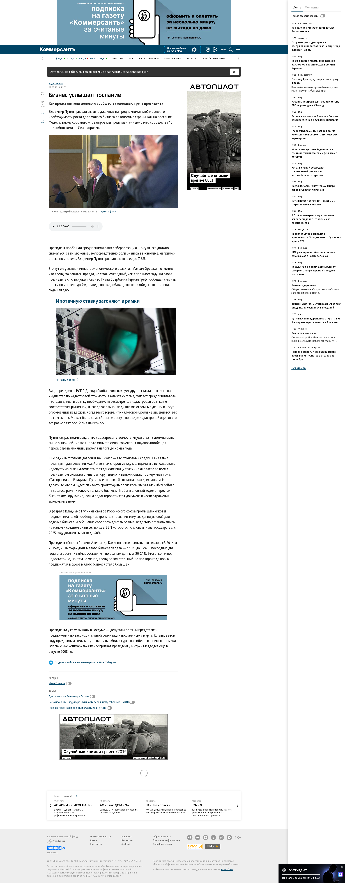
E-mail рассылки (162, 844)
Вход (223, 49)
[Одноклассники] (213, 837)
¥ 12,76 (82, 58)
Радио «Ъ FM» (56, 83)
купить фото (108, 211)
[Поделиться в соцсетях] (42, 121)
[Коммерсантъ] (57, 49)
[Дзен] (205, 837)
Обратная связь (162, 836)
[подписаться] (69, 683)
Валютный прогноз (149, 58)
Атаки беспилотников (214, 58)
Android (125, 844)
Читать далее (65, 380)
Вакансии (127, 840)
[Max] (229, 837)
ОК (234, 72)
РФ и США (192, 58)
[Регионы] (208, 49)
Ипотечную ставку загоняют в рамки (98, 301)
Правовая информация (166, 840)
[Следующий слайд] (237, 805)
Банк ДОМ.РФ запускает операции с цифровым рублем (118, 811)
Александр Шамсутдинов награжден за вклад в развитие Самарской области (166, 811)
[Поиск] (231, 49)
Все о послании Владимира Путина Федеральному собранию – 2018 (89, 702)
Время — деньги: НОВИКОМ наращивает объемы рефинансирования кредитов (69, 812)
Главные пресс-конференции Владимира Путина (77, 707)
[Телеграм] (189, 837)
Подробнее (227, 869)
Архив (93, 840)
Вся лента (298, 368)
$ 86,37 (59, 58)
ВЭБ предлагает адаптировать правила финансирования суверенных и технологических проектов (212, 812)
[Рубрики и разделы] (238, 49)
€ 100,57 (71, 58)
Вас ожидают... (298, 870)
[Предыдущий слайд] (50, 805)
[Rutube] (221, 837)
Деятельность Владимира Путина (69, 696)
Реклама (126, 836)
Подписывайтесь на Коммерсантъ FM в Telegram (85, 662)
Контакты (96, 844)
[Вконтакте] (197, 837)
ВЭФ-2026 (117, 58)
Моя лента (312, 7)
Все (77, 796)
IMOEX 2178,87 (97, 58)
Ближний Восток (172, 58)
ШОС (131, 58)
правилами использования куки (126, 72)
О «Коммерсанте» (101, 836)
